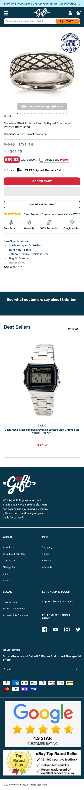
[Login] (70, 13)
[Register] (75, 669)
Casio (42, 425)
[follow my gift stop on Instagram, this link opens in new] (67, 631)
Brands (7, 580)
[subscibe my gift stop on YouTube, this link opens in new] (55, 631)
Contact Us (9, 560)
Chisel (8, 116)
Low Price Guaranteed (42, 204)
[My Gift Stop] (19, 476)
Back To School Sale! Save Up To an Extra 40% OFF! (37, 3)
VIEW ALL (74, 329)
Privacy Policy (11, 602)
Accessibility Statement (16, 615)
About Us (8, 547)
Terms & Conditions (14, 608)
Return (45, 554)
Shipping (47, 547)
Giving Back (10, 567)
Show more (12, 267)
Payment (47, 560)
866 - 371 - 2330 (62, 601)
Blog (5, 574)
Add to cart (42, 181)
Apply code (56, 159)
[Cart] (78, 13)
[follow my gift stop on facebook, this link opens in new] (44, 631)
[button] (42, 191)
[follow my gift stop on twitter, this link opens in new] (78, 631)
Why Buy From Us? (14, 554)
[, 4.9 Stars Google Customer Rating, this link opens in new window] (43, 724)
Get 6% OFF (36, 656)
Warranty (47, 567)
